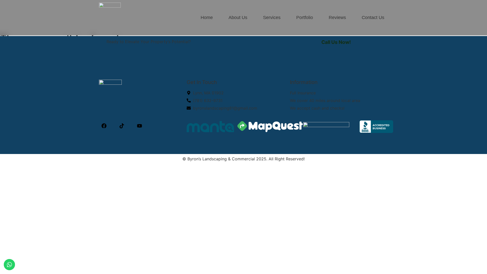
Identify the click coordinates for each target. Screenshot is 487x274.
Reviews (337, 17)
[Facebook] (104, 126)
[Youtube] (139, 126)
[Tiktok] (122, 126)
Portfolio (304, 17)
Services (272, 17)
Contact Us (373, 17)
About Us (238, 17)
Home (207, 17)
